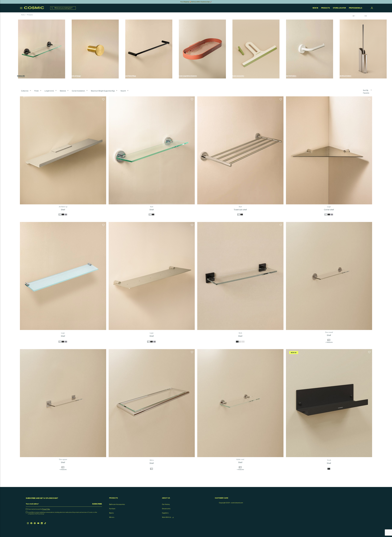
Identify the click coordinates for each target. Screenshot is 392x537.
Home (23, 14)
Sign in (372, 8)
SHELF (63, 210)
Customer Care (221, 498)
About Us (166, 498)
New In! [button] (123, 91)
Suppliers (165, 513)
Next (365, 16)
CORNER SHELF (329, 210)
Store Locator (339, 8)
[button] (103, 99)
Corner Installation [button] (78, 91)
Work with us (166, 517)
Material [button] (63, 91)
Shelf (329, 463)
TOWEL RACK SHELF (240, 210)
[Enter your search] (52, 8)
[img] (60, 214)
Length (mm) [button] (49, 91)
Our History (166, 504)
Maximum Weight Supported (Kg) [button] (103, 91)
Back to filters (385, 514)
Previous (354, 16)
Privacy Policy (46, 509)
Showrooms (166, 508)
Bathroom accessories (117, 504)
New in (315, 8)
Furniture (112, 508)
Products (30, 14)
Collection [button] (24, 91)
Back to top (385, 522)
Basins (111, 513)
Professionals (355, 8)
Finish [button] (36, 91)
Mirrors (111, 517)
